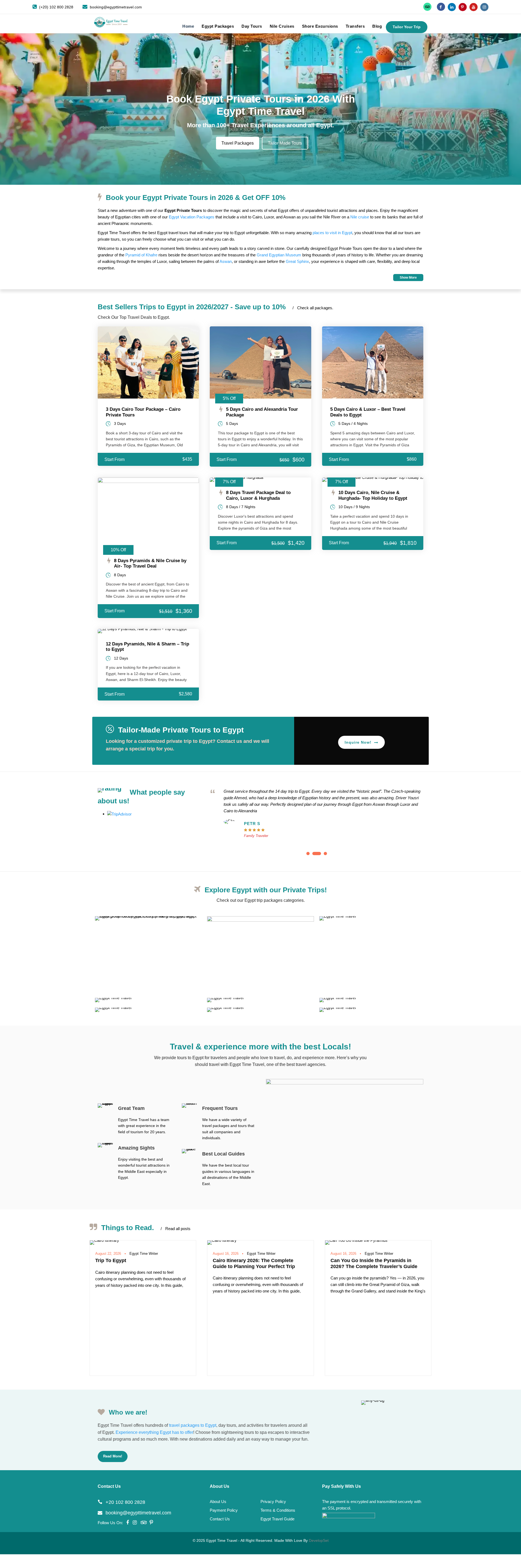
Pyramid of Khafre (141, 255)
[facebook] (441, 7)
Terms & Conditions (277, 1510)
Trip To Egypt (110, 1260)
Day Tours (252, 26)
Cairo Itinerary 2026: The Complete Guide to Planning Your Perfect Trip (254, 1263)
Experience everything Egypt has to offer (154, 1432)
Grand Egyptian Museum (279, 255)
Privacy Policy (273, 1501)
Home (188, 26)
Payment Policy (224, 1510)
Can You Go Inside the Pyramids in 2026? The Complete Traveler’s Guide (374, 1263)
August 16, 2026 (226, 1254)
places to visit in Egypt (332, 232)
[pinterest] (463, 7)
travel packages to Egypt (192, 1425)
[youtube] (473, 7)
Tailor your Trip (407, 27)
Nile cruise (359, 217)
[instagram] (484, 7)
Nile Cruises (282, 26)
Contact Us (220, 1519)
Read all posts (175, 1228)
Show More (408, 277)
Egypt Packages (218, 26)
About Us (218, 1501)
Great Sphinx (297, 261)
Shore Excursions (320, 26)
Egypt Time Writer (143, 1254)
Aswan (226, 261)
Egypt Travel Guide (277, 1519)
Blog (377, 26)
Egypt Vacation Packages (191, 217)
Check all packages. (313, 307)
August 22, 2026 (108, 1254)
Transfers (355, 26)
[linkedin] (452, 7)
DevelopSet (319, 1540)
